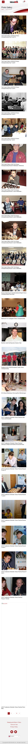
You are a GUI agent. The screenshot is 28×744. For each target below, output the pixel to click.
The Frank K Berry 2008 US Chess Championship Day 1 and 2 (10, 139)
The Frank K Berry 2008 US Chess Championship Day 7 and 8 (10, 62)
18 (16, 713)
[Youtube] (11, 731)
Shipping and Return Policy (14, 722)
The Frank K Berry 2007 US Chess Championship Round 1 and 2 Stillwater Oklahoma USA (11, 268)
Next (19, 713)
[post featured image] (14, 24)
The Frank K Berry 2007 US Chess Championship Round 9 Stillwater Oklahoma (12, 165)
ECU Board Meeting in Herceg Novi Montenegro (13, 393)
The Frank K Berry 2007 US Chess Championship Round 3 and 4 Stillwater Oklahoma (11, 243)
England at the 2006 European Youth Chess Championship (12, 368)
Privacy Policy (14, 727)
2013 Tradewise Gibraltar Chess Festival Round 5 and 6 (13, 521)
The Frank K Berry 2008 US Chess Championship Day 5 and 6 (10, 87)
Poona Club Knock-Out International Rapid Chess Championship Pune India (14, 293)
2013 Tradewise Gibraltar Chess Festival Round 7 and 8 (13, 495)
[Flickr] (15, 731)
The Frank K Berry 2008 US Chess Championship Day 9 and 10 (10, 36)
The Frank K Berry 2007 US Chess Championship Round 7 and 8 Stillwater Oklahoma (11, 191)
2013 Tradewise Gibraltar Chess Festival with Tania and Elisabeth (13, 418)
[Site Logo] (14, 1)
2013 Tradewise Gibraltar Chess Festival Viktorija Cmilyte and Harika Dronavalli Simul (12, 443)
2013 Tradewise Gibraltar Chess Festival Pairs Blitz (13, 707)
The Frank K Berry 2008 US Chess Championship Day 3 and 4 (10, 113)
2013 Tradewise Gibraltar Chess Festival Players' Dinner (11, 598)
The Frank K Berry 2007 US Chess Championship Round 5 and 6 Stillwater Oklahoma (11, 217)
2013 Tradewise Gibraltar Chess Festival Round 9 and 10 (13, 469)
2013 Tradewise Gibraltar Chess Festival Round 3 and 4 (13, 546)
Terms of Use (14, 724)
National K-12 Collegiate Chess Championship (13, 318)
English (12, 736)
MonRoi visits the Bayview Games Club (11, 343)
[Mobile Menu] (3, 2)
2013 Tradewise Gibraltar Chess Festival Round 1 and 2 (14, 572)
